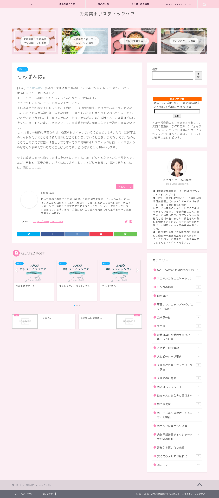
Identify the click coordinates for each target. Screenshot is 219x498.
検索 (155, 69)
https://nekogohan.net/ (48, 221)
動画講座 (178, 296)
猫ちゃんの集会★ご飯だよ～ (178, 395)
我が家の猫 (178, 317)
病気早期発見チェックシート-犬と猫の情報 (178, 437)
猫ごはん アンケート (178, 387)
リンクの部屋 (178, 287)
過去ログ (22, 69)
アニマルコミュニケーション (178, 278)
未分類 (178, 326)
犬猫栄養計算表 (178, 378)
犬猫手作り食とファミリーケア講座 (178, 367)
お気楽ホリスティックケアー (110, 13)
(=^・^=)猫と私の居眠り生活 (178, 270)
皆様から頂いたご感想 (178, 447)
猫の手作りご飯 (67, 4)
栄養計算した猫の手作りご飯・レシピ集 (178, 337)
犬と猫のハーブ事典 (178, 356)
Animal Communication (178, 4)
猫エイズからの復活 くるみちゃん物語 (178, 415)
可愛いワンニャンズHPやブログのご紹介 (178, 307)
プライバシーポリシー (25, 494)
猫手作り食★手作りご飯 (178, 426)
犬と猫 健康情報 (140, 4)
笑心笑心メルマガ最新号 (178, 456)
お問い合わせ (47, 494)
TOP (30, 4)
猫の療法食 (103, 4)
